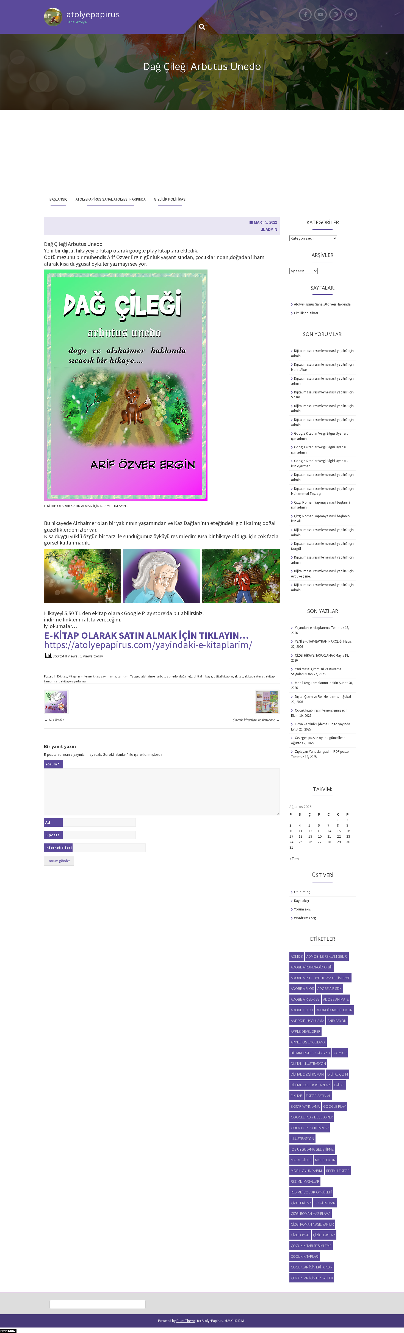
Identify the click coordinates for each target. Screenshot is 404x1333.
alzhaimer (148, 676)
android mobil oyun (334, 1009)
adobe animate (336, 999)
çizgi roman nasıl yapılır (312, 1224)
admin (271, 229)
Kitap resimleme (80, 676)
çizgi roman (325, 1202)
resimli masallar (305, 1181)
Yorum (52, 764)
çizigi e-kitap (324, 1234)
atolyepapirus (93, 14)
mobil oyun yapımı (307, 1170)
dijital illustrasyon (308, 1063)
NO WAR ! (54, 719)
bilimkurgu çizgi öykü (310, 1052)
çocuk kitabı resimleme (311, 1245)
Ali (299, 521)
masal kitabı (301, 1159)
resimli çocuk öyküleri (311, 1192)
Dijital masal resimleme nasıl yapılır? (321, 350)
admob (297, 956)
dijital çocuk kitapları (310, 1084)
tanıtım (123, 676)
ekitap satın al (254, 676)
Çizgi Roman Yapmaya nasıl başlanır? (322, 502)
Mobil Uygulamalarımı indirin (316, 683)
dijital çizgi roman (307, 1074)
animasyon (337, 1020)
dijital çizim (337, 1074)
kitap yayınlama (104, 676)
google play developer (312, 1117)
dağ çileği (185, 676)
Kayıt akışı (301, 900)
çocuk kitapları (305, 1256)
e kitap (296, 1095)
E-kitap (62, 676)
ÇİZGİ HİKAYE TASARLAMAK (315, 655)
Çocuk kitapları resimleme (256, 719)
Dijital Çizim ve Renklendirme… (318, 696)
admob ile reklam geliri (326, 956)
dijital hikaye (203, 676)
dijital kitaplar (223, 676)
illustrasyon (302, 1138)
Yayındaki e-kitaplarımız (312, 627)
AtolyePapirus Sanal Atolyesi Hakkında (111, 199)
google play (334, 1106)
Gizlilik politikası (170, 199)
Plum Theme (185, 1320)
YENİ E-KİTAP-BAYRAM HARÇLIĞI (318, 641)
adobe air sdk (329, 988)
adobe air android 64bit (312, 967)
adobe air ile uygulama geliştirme (320, 977)
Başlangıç (58, 199)
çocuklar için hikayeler (312, 1277)
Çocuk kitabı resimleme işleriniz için (321, 710)
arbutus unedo (167, 676)
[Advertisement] (202, 151)
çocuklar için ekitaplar (311, 1267)
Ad (47, 822)
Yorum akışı (302, 909)
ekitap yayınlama (73, 681)
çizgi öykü (300, 1234)
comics (340, 1052)
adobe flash (302, 1009)
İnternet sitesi (58, 847)
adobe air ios (302, 988)
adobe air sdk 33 (305, 999)
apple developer (305, 1031)
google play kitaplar (309, 1127)
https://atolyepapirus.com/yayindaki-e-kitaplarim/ (148, 644)
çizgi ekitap (301, 1202)
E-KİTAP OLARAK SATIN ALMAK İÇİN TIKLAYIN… (146, 635)
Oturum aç (302, 892)
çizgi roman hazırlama (310, 1213)
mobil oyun (325, 1159)
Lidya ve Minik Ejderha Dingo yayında (322, 724)
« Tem (294, 858)
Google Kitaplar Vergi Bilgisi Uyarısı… (321, 433)
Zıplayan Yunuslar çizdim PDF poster (322, 751)
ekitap (238, 676)
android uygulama (307, 1020)
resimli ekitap (338, 1170)
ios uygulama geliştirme (312, 1149)
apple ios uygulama (308, 1042)
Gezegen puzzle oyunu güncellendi (320, 737)
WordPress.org (305, 918)
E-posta (52, 834)
